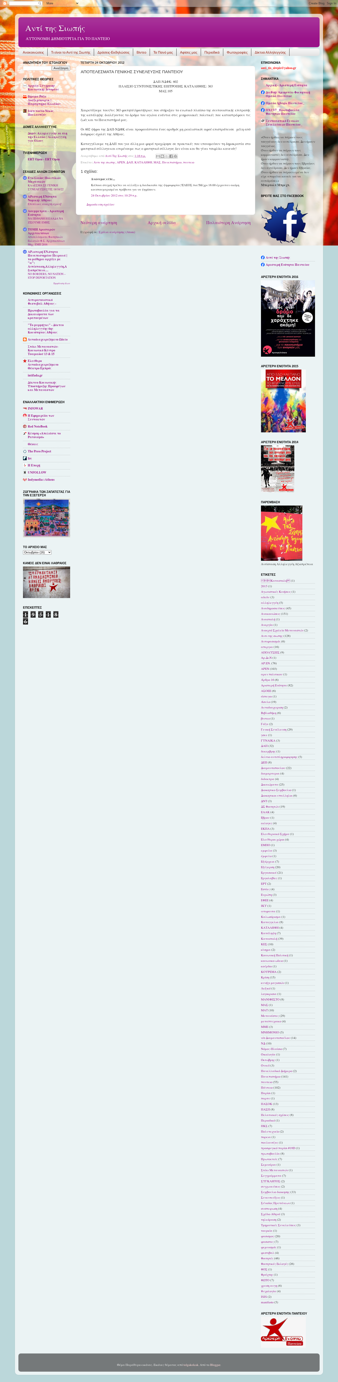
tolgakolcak (190, 1365)
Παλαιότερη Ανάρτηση (228, 222)
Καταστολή (269, 939)
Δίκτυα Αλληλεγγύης (270, 52)
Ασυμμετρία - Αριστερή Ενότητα (46, 213)
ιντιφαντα (268, 911)
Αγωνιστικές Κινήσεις (276, 592)
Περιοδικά (212, 52)
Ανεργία (267, 625)
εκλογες (266, 823)
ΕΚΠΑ (265, 829)
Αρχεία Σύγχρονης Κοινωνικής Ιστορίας (43, 87)
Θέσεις (33, 444)
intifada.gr (35, 375)
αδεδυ (265, 597)
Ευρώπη (266, 895)
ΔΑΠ (129, 162)
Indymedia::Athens (41, 479)
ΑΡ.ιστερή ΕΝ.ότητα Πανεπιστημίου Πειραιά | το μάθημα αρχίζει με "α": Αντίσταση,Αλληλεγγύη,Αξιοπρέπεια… (47, 260)
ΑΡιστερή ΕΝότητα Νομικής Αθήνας (42, 198)
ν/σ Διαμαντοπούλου (275, 1038)
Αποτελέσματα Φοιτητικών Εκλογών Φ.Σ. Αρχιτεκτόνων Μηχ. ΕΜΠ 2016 (46, 240)
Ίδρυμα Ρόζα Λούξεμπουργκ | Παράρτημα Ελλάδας (44, 100)
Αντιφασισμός (271, 641)
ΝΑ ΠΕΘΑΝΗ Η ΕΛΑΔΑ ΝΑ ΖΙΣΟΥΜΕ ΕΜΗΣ (45, 220)
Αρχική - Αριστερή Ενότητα (286, 85)
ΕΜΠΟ (265, 845)
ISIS (264, 1297)
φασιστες (267, 1242)
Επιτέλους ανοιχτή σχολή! (45, 204)
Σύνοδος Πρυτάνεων (275, 1203)
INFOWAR (35, 408)
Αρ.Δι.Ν (266, 658)
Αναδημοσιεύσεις (273, 608)
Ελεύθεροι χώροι (272, 839)
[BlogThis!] (162, 156)
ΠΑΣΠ (265, 1109)
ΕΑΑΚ (265, 812)
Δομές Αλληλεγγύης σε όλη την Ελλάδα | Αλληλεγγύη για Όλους (47, 137)
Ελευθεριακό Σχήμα (275, 834)
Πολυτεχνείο (270, 1131)
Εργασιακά (269, 872)
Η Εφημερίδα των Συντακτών (41, 417)
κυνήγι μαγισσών (272, 983)
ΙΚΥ (264, 906)
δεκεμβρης (268, 751)
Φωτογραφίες (237, 52)
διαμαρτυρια (270, 773)
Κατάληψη (268, 933)
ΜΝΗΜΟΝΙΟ (270, 1032)
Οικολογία (268, 1054)
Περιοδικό (268, 1120)
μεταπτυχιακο (271, 1021)
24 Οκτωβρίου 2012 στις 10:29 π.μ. (114, 195)
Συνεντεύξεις (270, 1197)
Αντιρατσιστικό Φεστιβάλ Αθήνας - (42, 302)
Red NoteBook (38, 426)
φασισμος (267, 1236)
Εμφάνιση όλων (62, 283)
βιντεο (265, 718)
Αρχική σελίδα (162, 222)
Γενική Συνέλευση (273, 729)
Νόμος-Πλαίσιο (271, 1049)
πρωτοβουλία (270, 1153)
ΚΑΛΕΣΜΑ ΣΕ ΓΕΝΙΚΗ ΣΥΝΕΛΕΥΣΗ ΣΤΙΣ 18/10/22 (45, 187)
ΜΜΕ (264, 1027)
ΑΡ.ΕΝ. (266, 663)
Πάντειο (267, 1087)
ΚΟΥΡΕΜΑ (269, 972)
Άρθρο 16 (267, 680)
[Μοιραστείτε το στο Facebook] (171, 156)
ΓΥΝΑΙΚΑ (268, 740)
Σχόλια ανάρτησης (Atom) (117, 232)
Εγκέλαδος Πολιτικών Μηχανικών (44, 180)
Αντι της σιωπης (104, 162)
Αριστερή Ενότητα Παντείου (287, 264)
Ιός (30, 458)
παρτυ (265, 1098)
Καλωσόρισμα (271, 917)
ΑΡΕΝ (121, 162)
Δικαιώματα (269, 784)
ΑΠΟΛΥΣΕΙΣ (270, 652)
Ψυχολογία (268, 1291)
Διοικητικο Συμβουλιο (276, 790)
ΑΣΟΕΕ (266, 691)
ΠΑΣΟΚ (266, 1104)
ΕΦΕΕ (265, 900)
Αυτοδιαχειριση (272, 707)
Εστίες (265, 889)
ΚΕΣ (264, 944)
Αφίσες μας (188, 52)
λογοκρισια (269, 994)
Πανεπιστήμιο (172, 162)
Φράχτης (267, 1274)
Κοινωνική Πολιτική (274, 955)
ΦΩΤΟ (265, 1280)
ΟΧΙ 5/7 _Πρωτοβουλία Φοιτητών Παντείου (283, 112)
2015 (264, 586)
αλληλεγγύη (269, 603)
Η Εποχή (34, 465)
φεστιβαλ (267, 1253)
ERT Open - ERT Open (44, 159)
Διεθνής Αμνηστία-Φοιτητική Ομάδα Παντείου (288, 94)
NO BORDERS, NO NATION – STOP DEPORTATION (47, 276)
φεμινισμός (268, 1247)
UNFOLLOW (37, 472)
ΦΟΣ (264, 1269)
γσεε (264, 735)
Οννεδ (265, 1065)
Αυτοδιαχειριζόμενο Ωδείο (48, 339)
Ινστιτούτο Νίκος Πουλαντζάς (41, 113)
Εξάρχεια (268, 861)
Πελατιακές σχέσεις (275, 1115)
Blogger (215, 1365)
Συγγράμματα (271, 1176)
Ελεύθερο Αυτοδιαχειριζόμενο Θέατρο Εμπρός (43, 364)
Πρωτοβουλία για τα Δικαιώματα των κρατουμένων (44, 314)
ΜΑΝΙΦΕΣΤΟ (270, 999)
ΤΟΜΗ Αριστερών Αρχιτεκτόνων (41, 231)
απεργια (267, 647)
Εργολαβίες (269, 878)
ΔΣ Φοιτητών (270, 806)
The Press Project (39, 451)
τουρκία (266, 1231)
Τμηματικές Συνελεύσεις (278, 1225)
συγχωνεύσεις (270, 1186)
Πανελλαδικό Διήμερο (276, 1071)
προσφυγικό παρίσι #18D (278, 1148)
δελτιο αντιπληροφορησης (279, 757)
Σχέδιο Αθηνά (270, 1214)
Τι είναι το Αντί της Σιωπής (70, 52)
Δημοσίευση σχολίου (100, 204)
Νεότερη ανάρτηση (98, 222)
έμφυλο (266, 856)
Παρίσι (266, 1093)
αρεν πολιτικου (272, 674)
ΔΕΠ (264, 762)
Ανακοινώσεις (33, 52)
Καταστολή (275, 580)
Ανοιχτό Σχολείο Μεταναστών (282, 630)
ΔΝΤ (264, 801)
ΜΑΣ (157, 162)
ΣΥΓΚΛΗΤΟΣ (270, 1181)
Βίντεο (141, 52)
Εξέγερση (267, 867)
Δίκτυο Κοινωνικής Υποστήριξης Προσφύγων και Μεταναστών (46, 386)
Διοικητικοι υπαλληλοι (276, 795)
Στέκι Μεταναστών (274, 1170)
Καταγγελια (270, 922)
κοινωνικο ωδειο (272, 961)
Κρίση (265, 977)
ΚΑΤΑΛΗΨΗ (143, 162)
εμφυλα (266, 850)
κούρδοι (266, 966)
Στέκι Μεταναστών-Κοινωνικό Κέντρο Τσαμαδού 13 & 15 (43, 350)
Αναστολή (268, 619)
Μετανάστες (270, 1016)
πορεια (266, 1137)
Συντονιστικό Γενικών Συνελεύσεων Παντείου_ (284, 123)
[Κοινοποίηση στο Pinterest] (175, 156)
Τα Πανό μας (163, 52)
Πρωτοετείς (269, 1159)
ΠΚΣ (264, 1126)
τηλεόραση (268, 1219)
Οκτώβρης (268, 1060)
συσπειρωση (269, 1208)
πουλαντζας (269, 1142)
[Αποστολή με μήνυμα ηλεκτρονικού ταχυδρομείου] (158, 156)
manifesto (267, 1302)
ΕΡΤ (263, 884)
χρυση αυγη (269, 1286)
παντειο (188, 162)
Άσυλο (265, 702)
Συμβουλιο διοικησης (275, 1192)
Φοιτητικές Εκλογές (274, 1264)
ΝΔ (263, 1043)
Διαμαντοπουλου (273, 768)
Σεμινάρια (268, 1164)
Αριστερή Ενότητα (274, 685)
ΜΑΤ (264, 1010)
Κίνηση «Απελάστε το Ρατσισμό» (44, 435)
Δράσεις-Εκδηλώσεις (113, 52)
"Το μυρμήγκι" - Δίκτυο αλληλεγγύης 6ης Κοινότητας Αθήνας (46, 329)
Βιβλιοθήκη (268, 713)
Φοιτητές (267, 1258)
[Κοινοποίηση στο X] (166, 156)
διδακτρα (267, 779)
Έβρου (265, 817)
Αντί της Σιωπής (55, 27)
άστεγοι (266, 696)
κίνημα (266, 950)
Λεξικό (266, 988)
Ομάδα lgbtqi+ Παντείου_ (285, 103)
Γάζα (264, 724)
